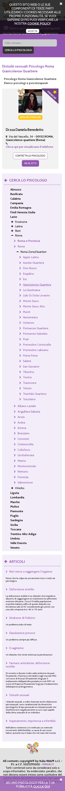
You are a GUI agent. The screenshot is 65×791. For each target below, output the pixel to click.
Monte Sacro (31, 301)
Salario (27, 361)
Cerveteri (23, 439)
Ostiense (28, 322)
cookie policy (39, 23)
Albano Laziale (27, 406)
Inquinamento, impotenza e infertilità (32, 721)
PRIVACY (48, 764)
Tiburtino (28, 372)
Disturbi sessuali (19, 695)
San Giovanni (31, 366)
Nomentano (30, 317)
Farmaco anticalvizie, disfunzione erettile (28, 664)
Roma (21, 246)
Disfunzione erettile (21, 589)
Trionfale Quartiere (35, 394)
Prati (26, 339)
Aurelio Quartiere (33, 262)
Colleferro (24, 450)
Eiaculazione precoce (22, 633)
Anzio (21, 417)
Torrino (27, 377)
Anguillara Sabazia (29, 411)
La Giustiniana (31, 290)
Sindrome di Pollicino (22, 618)
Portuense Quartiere (35, 328)
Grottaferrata (26, 455)
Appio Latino (31, 257)
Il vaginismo (16, 648)
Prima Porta (30, 355)
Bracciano (23, 433)
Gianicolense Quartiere (37, 284)
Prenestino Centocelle (37, 344)
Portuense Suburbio (35, 333)
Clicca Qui (41, 786)
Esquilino (28, 273)
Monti (26, 312)
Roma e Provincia (29, 241)
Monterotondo (27, 466)
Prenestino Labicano (35, 350)
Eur (25, 279)
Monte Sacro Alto (34, 306)
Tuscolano (29, 399)
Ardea (21, 422)
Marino (22, 460)
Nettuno (23, 471)
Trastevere (29, 383)
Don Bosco (30, 268)
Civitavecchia (25, 444)
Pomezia (23, 477)
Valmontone (25, 482)
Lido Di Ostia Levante (36, 295)
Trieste (27, 388)
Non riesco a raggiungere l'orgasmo (30, 571)
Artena (22, 428)
